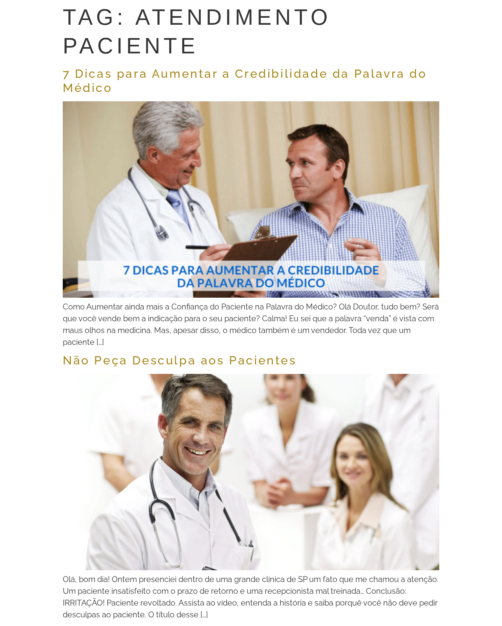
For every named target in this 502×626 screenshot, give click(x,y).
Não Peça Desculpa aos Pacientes (180, 360)
